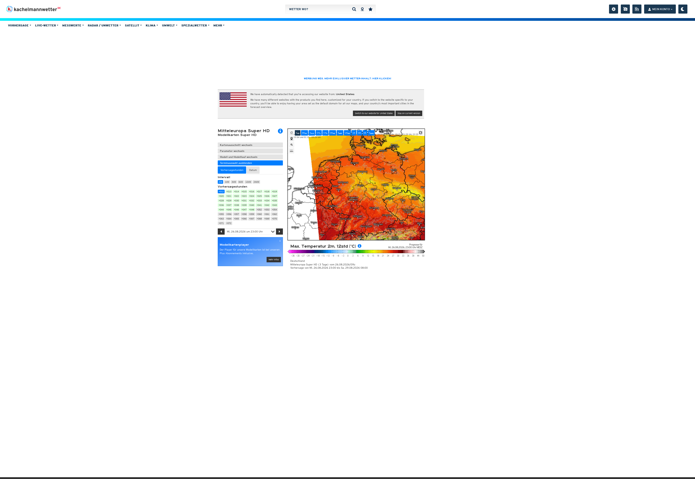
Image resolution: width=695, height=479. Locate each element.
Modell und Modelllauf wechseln (238, 157)
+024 (251, 196)
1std (227, 181)
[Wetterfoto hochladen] (625, 9)
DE (59, 8)
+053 (266, 209)
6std (241, 181)
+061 (266, 214)
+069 (266, 218)
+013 (228, 191)
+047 (244, 209)
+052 (259, 209)
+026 (266, 196)
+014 (236, 191)
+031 (244, 200)
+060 (259, 214)
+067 (251, 218)
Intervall (224, 177)
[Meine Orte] (370, 9)
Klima (151, 25)
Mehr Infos (274, 259)
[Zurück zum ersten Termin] (291, 133)
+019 (274, 191)
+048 (251, 209)
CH (319, 132)
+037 (228, 205)
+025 (259, 196)
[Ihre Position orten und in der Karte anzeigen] (291, 139)
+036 (221, 205)
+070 (274, 218)
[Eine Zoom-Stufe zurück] (291, 145)
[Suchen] (354, 9)
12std (248, 181)
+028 (221, 200)
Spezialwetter (194, 25)
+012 (221, 191)
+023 (244, 196)
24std (256, 181)
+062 (274, 214)
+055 (221, 214)
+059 (251, 214)
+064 (228, 218)
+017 (259, 191)
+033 (259, 200)
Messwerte (72, 25)
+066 (244, 218)
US (347, 132)
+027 (274, 196)
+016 (251, 191)
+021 (228, 196)
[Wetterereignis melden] (636, 9)
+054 (274, 209)
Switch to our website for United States (374, 113)
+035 (274, 200)
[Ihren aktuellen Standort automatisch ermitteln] (362, 9)
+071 (221, 223)
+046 (236, 209)
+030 (236, 200)
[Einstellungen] (613, 9)
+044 (221, 209)
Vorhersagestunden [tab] (231, 170)
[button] (421, 132)
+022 (236, 196)
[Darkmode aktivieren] (682, 9)
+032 (251, 200)
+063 (221, 218)
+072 (228, 223)
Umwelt (169, 25)
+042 (266, 205)
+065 (236, 218)
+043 (274, 205)
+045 (228, 209)
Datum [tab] (253, 170)
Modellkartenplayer (234, 244)
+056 (228, 214)
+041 (259, 205)
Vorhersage (19, 25)
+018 (266, 191)
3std (234, 181)
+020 (221, 196)
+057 (236, 214)
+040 (251, 205)
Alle (220, 181)
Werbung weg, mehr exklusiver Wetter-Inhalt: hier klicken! (347, 78)
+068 (259, 218)
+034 (266, 200)
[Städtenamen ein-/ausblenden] (291, 151)
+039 (244, 205)
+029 (228, 200)
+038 (236, 205)
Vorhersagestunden (232, 186)
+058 (244, 214)
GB (359, 132)
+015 (244, 191)
